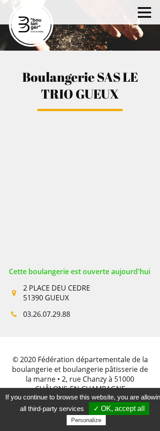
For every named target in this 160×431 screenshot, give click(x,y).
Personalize (86, 420)
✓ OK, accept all (119, 408)
